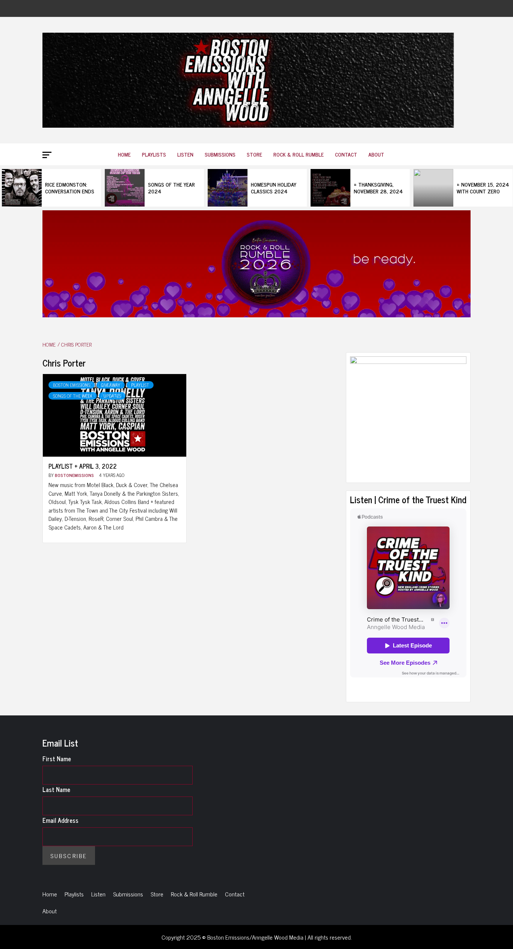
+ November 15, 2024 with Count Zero (483, 187)
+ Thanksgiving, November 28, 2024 (378, 187)
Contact (346, 154)
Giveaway (110, 385)
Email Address (60, 820)
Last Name (56, 789)
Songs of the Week (72, 396)
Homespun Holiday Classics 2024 (273, 187)
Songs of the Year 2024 (171, 187)
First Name (56, 758)
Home (124, 154)
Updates (112, 396)
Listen (185, 154)
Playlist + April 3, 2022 (82, 466)
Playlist (140, 385)
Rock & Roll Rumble (298, 154)
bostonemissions (75, 475)
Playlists (154, 154)
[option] (51, 188)
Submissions (220, 154)
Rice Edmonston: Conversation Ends (69, 187)
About (376, 154)
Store (254, 154)
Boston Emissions (71, 385)
